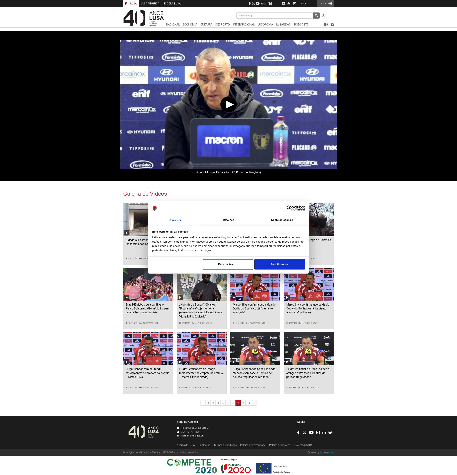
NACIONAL (173, 24)
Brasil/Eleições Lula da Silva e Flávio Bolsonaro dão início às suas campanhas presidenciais (148, 308)
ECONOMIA (190, 24)
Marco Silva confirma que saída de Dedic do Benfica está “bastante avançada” (254, 308)
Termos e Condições (225, 445)
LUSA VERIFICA (150, 3)
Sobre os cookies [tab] (282, 219)
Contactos (204, 445)
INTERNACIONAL (244, 24)
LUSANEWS (283, 24)
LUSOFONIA (265, 24)
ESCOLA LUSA (172, 3)
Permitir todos (279, 264)
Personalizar (226, 264)
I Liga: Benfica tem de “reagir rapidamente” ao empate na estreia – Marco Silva (147, 373)
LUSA (133, 3)
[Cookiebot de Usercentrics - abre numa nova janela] (289, 208)
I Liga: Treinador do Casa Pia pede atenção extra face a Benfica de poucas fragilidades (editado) (254, 373)
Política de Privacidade (253, 445)
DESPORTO (222, 24)
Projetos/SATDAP (304, 445)
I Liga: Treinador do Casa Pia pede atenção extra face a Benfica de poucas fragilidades (307, 373)
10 (248, 403)
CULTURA (206, 24)
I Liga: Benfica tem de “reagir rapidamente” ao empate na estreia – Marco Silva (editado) (201, 373)
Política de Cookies (279, 445)
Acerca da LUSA (186, 445)
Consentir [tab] (175, 219)
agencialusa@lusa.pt (192, 435)
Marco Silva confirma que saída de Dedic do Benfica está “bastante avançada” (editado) (307, 308)
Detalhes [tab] (228, 219)
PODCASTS (301, 24)
